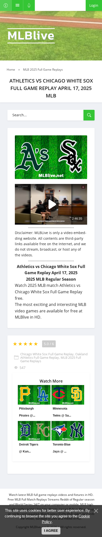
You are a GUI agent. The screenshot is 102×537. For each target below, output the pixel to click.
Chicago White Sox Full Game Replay (47, 354)
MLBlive (31, 35)
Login (93, 5)
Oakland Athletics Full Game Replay (54, 356)
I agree (51, 531)
